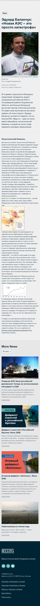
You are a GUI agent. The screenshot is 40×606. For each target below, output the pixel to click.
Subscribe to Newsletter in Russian (13, 585)
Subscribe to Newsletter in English (13, 581)
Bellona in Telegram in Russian (12, 589)
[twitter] (8, 566)
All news (6, 351)
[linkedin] (3, 566)
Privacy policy (6, 597)
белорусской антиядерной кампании (15, 330)
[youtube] (13, 566)
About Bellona (6, 593)
